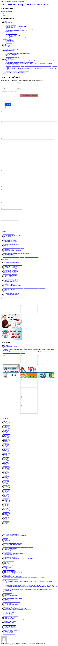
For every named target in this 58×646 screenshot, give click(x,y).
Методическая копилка (11, 54)
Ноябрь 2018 (6, 512)
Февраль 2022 (6, 472)
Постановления (10, 41)
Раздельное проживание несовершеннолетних (17, 71)
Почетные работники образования (11, 266)
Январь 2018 (6, 519)
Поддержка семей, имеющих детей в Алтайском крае (16, 253)
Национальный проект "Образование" (12, 250)
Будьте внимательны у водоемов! (11, 346)
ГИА (4, 44)
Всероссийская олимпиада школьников (12, 286)
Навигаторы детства (8, 249)
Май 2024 (5, 446)
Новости (5, 251)
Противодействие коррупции (10, 294)
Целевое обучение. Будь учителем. (11, 46)
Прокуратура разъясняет (9, 255)
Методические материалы (12, 52)
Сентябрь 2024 (6, 441)
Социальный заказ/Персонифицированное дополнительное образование (20, 257)
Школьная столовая (8, 276)
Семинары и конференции (12, 57)
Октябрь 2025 (6, 428)
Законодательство (10, 40)
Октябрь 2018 (6, 513)
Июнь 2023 (6, 458)
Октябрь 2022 (6, 467)
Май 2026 (5, 421)
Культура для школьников (9, 246)
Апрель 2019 (6, 508)
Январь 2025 (6, 437)
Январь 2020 (6, 498)
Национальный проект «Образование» (12, 268)
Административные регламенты (11, 262)
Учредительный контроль (12, 293)
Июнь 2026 (6, 420)
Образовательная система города (11, 579)
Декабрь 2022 (6, 464)
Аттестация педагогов (8, 277)
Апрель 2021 (6, 482)
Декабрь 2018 (6, 510)
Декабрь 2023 (6, 453)
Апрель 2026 (6, 422)
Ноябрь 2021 (6, 476)
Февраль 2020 (6, 496)
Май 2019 (5, 507)
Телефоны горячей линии (9, 625)
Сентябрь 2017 (6, 522)
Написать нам (6, 45)
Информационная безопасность (11, 244)
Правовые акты (7, 39)
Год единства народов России (10, 239)
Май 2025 (5, 432)
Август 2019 (6, 503)
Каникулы (5, 245)
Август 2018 (6, 515)
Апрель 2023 (6, 460)
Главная (5, 21)
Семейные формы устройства (13, 64)
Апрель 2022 (6, 469)
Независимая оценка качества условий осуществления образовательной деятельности (24, 288)
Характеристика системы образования (12, 265)
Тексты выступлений (11, 27)
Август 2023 (6, 457)
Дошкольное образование (9, 289)
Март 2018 (5, 518)
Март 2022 (5, 471)
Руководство (9, 23)
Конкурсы (8, 58)
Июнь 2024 (6, 445)
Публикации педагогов (9, 267)
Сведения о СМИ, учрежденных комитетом (16, 30)
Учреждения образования (12, 49)
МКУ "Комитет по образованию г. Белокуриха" (25, 4)
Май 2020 (5, 492)
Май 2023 (5, 459)
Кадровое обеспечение (11, 34)
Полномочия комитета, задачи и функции (16, 26)
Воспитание (6, 237)
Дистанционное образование (10, 241)
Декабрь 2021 (6, 475)
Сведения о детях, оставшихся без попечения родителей (19, 62)
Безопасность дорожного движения (12, 235)
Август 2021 (6, 478)
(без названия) (6, 345)
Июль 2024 (6, 444)
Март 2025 (5, 435)
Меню (4, 15)
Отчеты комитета (10, 32)
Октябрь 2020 (6, 487)
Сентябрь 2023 (6, 455)
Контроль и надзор (7, 291)
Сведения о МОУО (8, 22)
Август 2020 (6, 490)
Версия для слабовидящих (30, 95)
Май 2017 (5, 523)
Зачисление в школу (8, 243)
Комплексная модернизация (10, 274)
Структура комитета (11, 25)
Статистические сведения (9, 272)
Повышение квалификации (13, 279)
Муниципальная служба (15, 35)
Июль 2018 (6, 517)
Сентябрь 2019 (6, 501)
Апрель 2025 (6, 434)
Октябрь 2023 (6, 454)
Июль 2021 (6, 480)
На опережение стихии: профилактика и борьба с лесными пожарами (20, 347)
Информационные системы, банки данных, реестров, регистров (21, 28)
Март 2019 (5, 509)
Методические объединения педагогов (15, 55)
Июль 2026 (6, 418)
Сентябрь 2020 (6, 489)
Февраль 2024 (6, 450)
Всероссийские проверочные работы (12, 285)
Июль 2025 (6, 430)
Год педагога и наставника (9, 240)
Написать (8, 104)
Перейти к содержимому (7, 11)
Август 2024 (6, 443)
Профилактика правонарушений (11, 280)
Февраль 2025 (6, 436)
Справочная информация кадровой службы (19, 37)
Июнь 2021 (6, 481)
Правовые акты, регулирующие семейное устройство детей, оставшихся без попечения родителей (30, 60)
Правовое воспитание (8, 254)
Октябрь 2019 (6, 500)
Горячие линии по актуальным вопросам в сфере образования (18, 547)
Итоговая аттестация (8, 559)
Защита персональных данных (10, 281)
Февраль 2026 (6, 425)
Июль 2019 (6, 504)
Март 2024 (5, 449)
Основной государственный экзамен (12, 591)
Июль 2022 (6, 468)
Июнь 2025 (6, 431)
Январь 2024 (6, 452)
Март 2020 (5, 495)
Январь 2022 (6, 473)
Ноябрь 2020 (6, 486)
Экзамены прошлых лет (9, 634)
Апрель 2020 (6, 494)
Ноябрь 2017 (6, 521)
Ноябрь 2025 (6, 427)
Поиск (2, 83)
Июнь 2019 (6, 505)
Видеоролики (6, 540)
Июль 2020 (6, 491)
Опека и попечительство (9, 59)
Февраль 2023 (6, 463)
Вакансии (11, 36)
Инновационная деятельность (10, 271)
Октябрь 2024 (6, 440)
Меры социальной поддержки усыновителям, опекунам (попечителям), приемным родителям (29, 63)
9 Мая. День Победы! (8, 234)
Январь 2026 (6, 426)
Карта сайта (6, 13)
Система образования (8, 48)
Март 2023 (5, 462)
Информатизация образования (10, 270)
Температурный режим (9, 263)
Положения (9, 43)
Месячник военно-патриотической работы (13, 248)
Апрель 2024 (6, 448)
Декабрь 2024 (6, 439)
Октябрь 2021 (6, 477)
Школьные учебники (8, 284)
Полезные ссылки (7, 596)
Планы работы (9, 31)
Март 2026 (5, 423)
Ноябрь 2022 (6, 466)
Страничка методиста (8, 50)
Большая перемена (7, 236)
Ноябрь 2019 (6, 499)
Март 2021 (5, 483)
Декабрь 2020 (6, 485)
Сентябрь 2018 (6, 514)
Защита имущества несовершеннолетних (16, 72)
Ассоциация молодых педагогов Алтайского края (18, 53)
